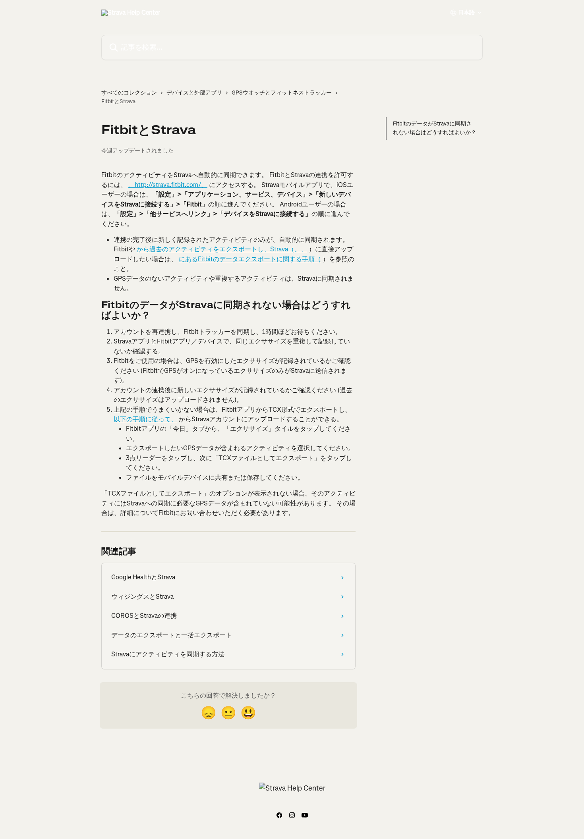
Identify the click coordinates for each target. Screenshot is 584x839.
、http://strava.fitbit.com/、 (167, 185)
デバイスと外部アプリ (194, 92)
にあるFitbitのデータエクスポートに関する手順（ (250, 259)
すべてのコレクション (129, 92)
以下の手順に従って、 (145, 419)
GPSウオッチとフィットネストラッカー (282, 92)
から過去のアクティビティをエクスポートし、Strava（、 (222, 249)
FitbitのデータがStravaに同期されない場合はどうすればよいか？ (434, 128)
